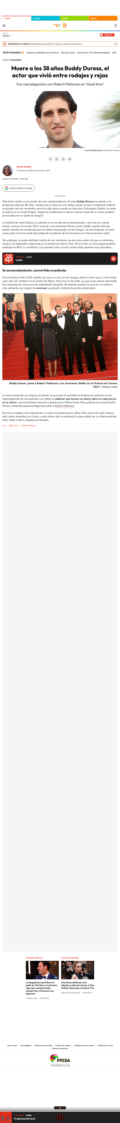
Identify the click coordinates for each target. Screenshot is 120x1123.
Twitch (71, 1009)
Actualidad (16, 60)
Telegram (69, 159)
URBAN (93, 18)
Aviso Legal (12, 1045)
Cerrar (115, 44)
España (6, 35)
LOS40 (7, 18)
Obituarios (13, 425)
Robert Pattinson (64, 406)
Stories (77, 1009)
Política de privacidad (43, 1045)
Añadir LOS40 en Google (21, 188)
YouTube (54, 1009)
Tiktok (48, 1009)
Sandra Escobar (24, 166)
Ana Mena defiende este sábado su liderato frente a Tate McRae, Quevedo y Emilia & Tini (77, 985)
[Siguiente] (115, 52)
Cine (4, 425)
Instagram (42, 1009)
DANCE (65, 18)
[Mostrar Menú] (4, 25)
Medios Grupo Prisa (60, 1065)
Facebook (50, 159)
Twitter (56, 159)
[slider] (60, 1111)
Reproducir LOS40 (113, 259)
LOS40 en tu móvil (105, 1045)
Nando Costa (67, 52)
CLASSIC (36, 18)
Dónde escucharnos (60, 1048)
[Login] (116, 25)
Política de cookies (63, 1045)
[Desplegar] (60, 1107)
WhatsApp (63, 159)
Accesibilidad (25, 1045)
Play (60, 1117)
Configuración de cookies (84, 1045)
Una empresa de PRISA (60, 1058)
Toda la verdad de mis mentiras (42, 52)
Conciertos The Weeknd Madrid (93, 52)
